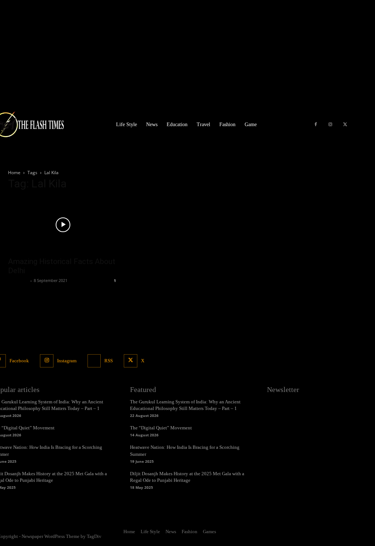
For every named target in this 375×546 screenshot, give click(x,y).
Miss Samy (18, 280)
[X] (344, 124)
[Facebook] (315, 124)
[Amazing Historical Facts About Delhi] (63, 225)
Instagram (67, 360)
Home (14, 172)
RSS (108, 360)
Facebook (19, 360)
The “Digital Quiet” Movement (161, 427)
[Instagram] (330, 124)
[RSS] (94, 360)
